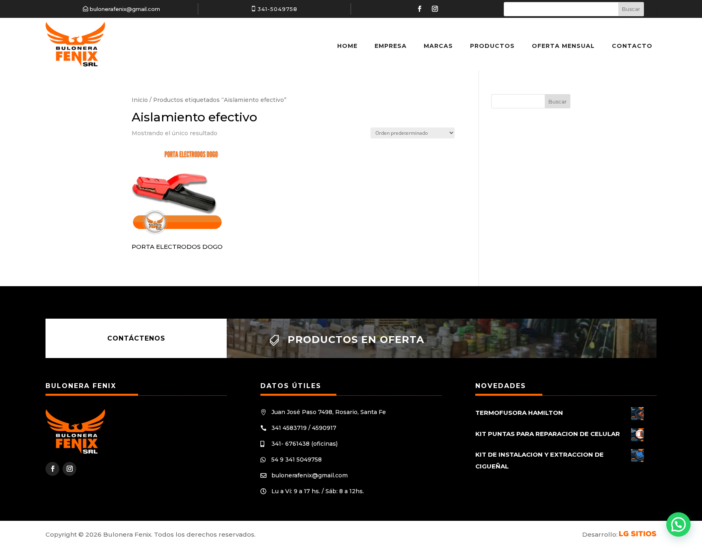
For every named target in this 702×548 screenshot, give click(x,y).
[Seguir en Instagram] (435, 9)
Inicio (140, 100)
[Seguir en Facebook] (420, 9)
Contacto (632, 46)
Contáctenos (136, 338)
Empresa (391, 46)
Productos (492, 46)
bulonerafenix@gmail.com (125, 9)
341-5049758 (277, 9)
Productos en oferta (356, 339)
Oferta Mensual (563, 46)
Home (347, 46)
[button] (678, 524)
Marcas (438, 46)
